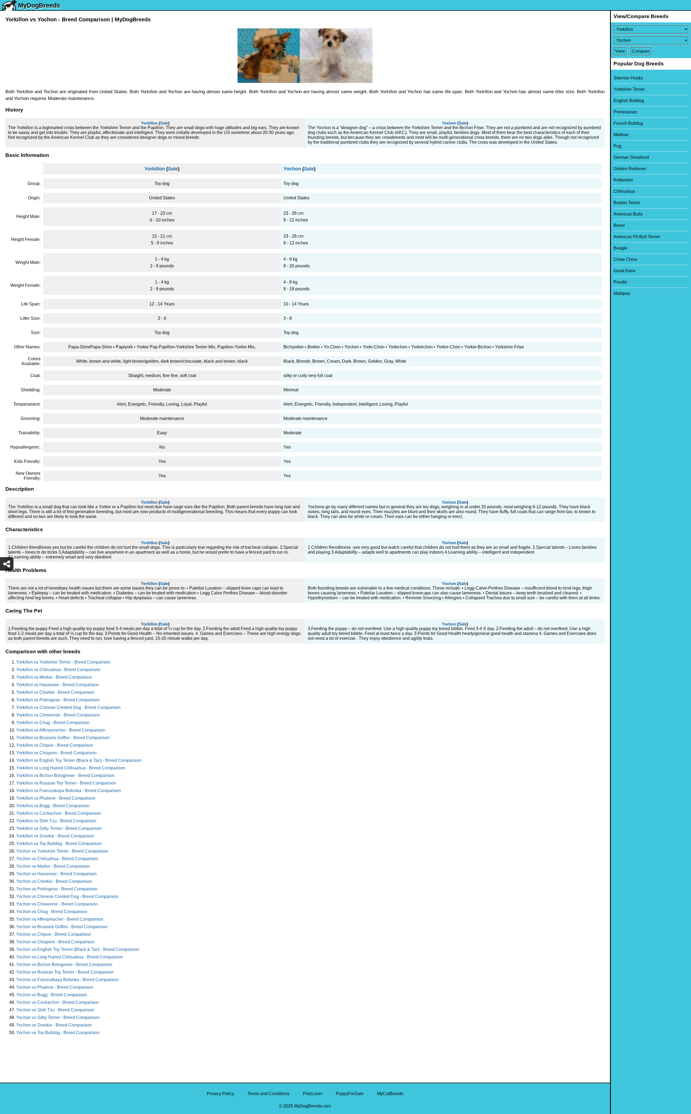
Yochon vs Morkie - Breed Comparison (53, 866)
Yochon (449, 123)
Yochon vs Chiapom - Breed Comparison (55, 942)
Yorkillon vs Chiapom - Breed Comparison (56, 752)
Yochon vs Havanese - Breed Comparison (56, 873)
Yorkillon (149, 123)
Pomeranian (625, 112)
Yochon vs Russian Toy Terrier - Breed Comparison (65, 972)
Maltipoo (622, 293)
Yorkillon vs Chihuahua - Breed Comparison (58, 669)
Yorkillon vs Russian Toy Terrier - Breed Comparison (66, 783)
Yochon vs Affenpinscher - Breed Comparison (59, 919)
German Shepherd (631, 157)
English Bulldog (629, 100)
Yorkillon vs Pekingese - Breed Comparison (58, 700)
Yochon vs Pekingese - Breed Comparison (56, 889)
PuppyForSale (350, 1093)
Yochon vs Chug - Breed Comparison (51, 911)
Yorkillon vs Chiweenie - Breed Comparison (58, 715)
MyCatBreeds (390, 1093)
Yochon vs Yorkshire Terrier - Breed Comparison (62, 851)
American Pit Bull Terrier (637, 236)
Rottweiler (623, 180)
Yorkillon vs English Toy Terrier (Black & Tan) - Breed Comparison (78, 760)
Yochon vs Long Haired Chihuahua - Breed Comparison (69, 957)
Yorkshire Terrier (629, 89)
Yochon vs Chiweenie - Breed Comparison (57, 904)
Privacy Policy (220, 1093)
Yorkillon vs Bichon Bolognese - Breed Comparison (65, 775)
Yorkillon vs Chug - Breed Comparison (53, 722)
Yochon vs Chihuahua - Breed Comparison (57, 858)
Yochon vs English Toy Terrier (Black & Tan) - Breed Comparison (77, 949)
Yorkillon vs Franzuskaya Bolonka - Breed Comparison (68, 790)
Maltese (621, 134)
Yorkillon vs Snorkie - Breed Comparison (55, 836)
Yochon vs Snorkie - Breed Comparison (54, 1025)
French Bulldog (628, 123)
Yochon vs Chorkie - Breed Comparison (54, 881)
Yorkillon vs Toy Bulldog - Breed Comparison (59, 843)
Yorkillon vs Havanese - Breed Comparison (57, 684)
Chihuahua (624, 191)
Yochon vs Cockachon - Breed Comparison (57, 1002)
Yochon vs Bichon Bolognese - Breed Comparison (64, 964)
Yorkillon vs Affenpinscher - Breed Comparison (60, 730)
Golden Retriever (630, 168)
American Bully (628, 214)
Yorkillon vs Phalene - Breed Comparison (55, 798)
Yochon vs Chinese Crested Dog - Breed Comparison (67, 896)
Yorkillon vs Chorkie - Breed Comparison (55, 692)
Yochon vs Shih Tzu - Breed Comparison (55, 1010)
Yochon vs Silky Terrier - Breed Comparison (58, 1017)
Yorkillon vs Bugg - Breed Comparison (52, 805)
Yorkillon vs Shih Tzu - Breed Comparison (56, 821)
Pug (617, 146)
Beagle (620, 248)
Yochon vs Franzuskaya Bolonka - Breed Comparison (67, 979)
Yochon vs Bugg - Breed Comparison (51, 994)
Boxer (619, 225)
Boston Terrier (627, 202)
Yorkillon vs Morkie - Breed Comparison (54, 677)
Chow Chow (625, 259)
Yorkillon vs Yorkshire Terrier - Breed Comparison (63, 662)
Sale (164, 123)
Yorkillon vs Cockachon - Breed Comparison (58, 813)
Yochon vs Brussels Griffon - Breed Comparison (61, 926)
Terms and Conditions (268, 1093)
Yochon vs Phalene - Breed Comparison (54, 987)
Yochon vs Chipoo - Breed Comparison (53, 934)
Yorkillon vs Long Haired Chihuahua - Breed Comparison (70, 768)
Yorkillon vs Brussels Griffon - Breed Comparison (63, 737)
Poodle (620, 282)
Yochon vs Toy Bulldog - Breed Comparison (58, 1032)
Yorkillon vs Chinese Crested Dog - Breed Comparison (68, 707)
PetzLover (312, 1093)
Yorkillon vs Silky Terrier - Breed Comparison (59, 828)
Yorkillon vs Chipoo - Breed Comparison (54, 745)
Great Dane (625, 270)
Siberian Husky (628, 78)
